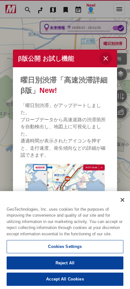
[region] (65, 240)
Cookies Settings (65, 246)
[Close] (122, 200)
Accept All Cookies (65, 279)
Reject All (65, 263)
